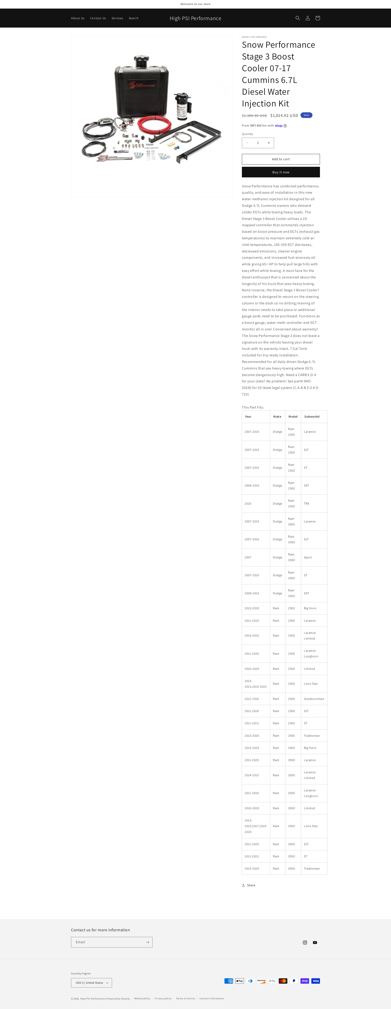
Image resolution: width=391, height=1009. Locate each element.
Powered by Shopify (118, 998)
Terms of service (185, 998)
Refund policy (142, 998)
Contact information (212, 998)
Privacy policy (163, 998)
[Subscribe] (147, 942)
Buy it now (281, 172)
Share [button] (251, 885)
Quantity (247, 134)
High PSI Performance (93, 998)
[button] (298, 18)
